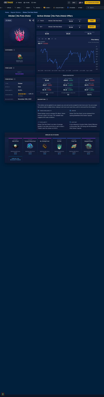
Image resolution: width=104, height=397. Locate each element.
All (55, 38)
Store (27, 2)
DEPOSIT (91, 26)
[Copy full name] (30, 20)
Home (7, 12)
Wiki (34, 2)
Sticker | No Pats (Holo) (30, 12)
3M (45, 38)
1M (42, 38)
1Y (52, 38)
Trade (20, 2)
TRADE (92, 20)
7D (39, 38)
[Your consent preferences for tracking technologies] (2, 394)
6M (49, 38)
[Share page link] (33, 20)
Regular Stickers (16, 12)
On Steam (8, 20)
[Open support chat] (69, 2)
